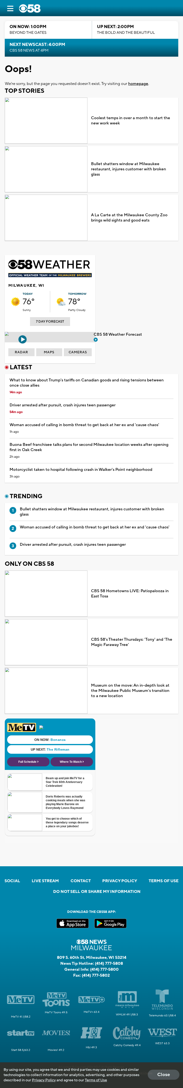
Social (12, 881)
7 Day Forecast (50, 322)
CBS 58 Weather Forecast (118, 334)
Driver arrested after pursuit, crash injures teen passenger (63, 405)
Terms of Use (163, 881)
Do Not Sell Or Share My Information (97, 891)
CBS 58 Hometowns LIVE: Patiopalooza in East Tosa (130, 593)
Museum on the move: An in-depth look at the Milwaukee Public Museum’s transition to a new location (130, 691)
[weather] (15, 301)
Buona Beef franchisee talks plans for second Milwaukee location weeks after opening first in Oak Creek (89, 447)
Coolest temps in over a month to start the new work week (130, 120)
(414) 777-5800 (104, 969)
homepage (138, 83)
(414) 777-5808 (109, 963)
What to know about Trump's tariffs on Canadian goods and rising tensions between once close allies (87, 383)
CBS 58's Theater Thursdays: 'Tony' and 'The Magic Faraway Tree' (131, 642)
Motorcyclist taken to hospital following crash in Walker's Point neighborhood (81, 469)
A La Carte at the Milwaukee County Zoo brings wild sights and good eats (129, 217)
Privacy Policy (119, 881)
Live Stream (45, 881)
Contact (81, 881)
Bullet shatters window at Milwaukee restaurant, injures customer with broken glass (128, 169)
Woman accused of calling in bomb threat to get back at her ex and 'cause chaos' (84, 425)
